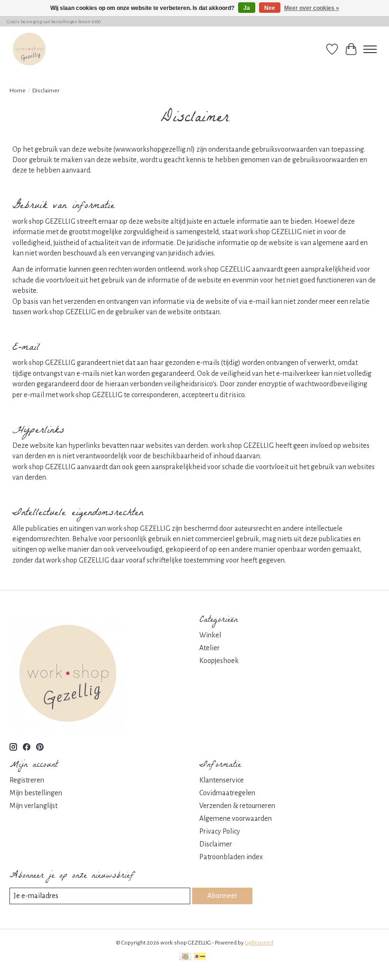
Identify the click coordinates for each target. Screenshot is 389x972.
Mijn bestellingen (35, 793)
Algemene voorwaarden (235, 818)
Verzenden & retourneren (237, 805)
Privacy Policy (219, 831)
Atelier (209, 648)
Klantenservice (221, 780)
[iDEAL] (200, 958)
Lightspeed (259, 942)
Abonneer (222, 895)
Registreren (26, 780)
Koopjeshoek (219, 660)
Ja (246, 8)
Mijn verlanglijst (33, 805)
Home (17, 90)
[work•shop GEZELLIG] (29, 49)
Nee (269, 8)
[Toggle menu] (370, 49)
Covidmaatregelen (227, 793)
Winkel (210, 635)
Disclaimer (215, 844)
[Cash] (185, 958)
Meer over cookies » (311, 8)
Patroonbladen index (231, 857)
